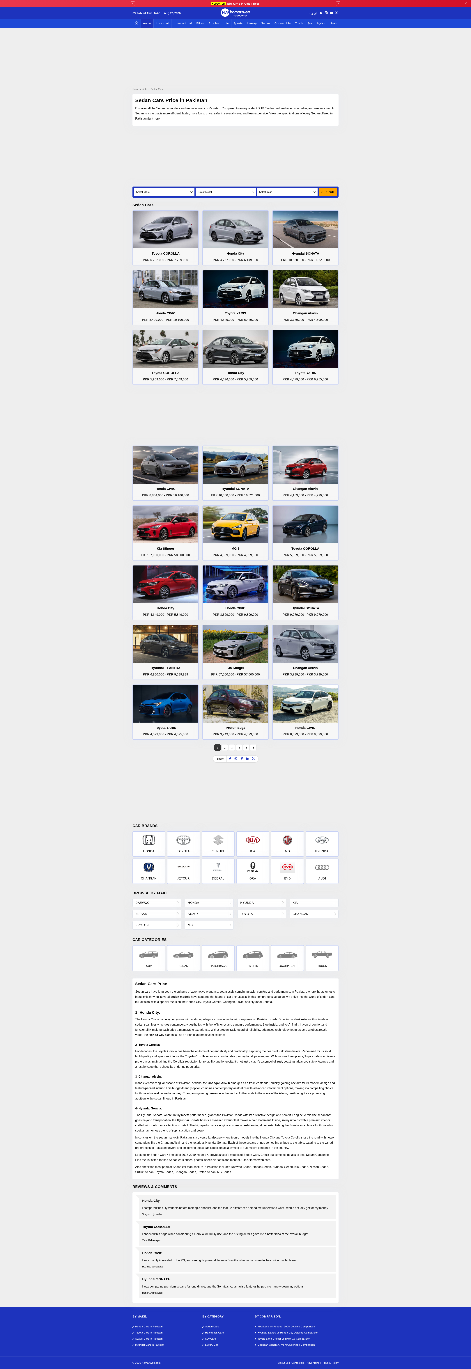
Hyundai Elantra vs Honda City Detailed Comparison (288, 1332)
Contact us (297, 1362)
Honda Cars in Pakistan (149, 1326)
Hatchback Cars (214, 1332)
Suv (310, 23)
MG (190, 925)
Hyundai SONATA (156, 1279)
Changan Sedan (185, 1172)
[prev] (133, 3)
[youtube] (331, 13)
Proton (142, 925)
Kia (295, 902)
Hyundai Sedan (282, 1166)
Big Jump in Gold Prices (237, 3)
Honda (193, 902)
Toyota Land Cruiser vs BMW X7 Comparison (284, 1338)
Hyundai (247, 902)
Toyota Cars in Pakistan (149, 1332)
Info (226, 23)
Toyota (246, 914)
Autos (147, 23)
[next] (338, 3)
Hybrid (321, 23)
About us (283, 1362)
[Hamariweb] (235, 13)
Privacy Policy (331, 1362)
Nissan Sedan (319, 1166)
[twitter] (336, 13)
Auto (144, 89)
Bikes (200, 23)
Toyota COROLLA (156, 1227)
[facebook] (321, 13)
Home (135, 89)
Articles (213, 23)
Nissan (141, 914)
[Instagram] (326, 13)
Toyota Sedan (164, 1172)
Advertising (313, 1362)
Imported (162, 23)
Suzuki (193, 914)
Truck (299, 23)
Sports (238, 23)
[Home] (136, 23)
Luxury (252, 23)
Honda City (151, 1201)
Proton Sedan (207, 1172)
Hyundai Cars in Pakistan (149, 1344)
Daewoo (142, 902)
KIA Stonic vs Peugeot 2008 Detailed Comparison (286, 1326)
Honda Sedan (262, 1166)
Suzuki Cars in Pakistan (149, 1338)
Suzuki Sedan (144, 1172)
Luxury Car (211, 1344)
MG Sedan (224, 1172)
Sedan (265, 23)
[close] (465, 4)
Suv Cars (210, 1338)
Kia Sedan (301, 1166)
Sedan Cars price (317, 1154)
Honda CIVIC (152, 1253)
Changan (301, 914)
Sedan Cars (212, 1326)
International (183, 23)
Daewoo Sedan (241, 1166)
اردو (314, 13)
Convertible (283, 23)
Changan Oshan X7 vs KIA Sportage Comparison (286, 1344)
